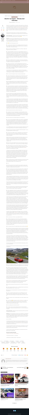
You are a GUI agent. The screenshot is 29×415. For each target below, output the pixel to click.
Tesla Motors (24, 147)
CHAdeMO (15, 212)
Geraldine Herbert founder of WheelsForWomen (12, 333)
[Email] (4, 30)
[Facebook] (1, 28)
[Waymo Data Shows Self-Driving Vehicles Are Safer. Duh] (21, 379)
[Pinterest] (1, 30)
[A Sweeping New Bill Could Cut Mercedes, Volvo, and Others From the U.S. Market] (7, 379)
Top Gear (24, 264)
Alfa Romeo (10, 280)
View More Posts (25, 358)
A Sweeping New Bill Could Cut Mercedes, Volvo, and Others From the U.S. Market (7, 385)
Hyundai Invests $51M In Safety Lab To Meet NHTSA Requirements (2, 39)
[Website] (26, 363)
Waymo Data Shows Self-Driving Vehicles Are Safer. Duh (21, 385)
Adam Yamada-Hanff (12, 22)
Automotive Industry (18, 396)
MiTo (7, 269)
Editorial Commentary (4, 382)
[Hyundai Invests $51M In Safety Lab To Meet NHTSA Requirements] (3, 35)
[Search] (27, 2)
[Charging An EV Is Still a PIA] (7, 393)
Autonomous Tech (18, 382)
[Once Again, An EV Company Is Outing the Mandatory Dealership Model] (21, 393)
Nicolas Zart (19, 322)
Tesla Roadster (21, 300)
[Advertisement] (14, 8)
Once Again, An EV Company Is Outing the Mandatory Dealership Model (20, 399)
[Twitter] (27, 0)
